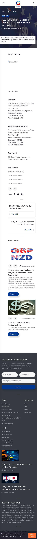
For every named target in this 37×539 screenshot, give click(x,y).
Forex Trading (6, 404)
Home (3, 11)
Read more (13, 294)
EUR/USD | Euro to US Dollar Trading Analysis (19, 323)
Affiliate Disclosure (7, 443)
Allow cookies (32, 535)
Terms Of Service (7, 434)
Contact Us (27, 412)
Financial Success (7, 410)
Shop (26, 407)
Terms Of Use (6, 432)
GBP (10, 266)
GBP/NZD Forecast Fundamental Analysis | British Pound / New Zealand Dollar (21, 272)
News (26, 410)
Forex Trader (5, 407)
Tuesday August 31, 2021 (28, 266)
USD (7, 16)
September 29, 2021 (9, 470)
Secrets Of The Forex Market (10, 412)
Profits (4, 421)
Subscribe (18, 387)
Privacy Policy (6, 437)
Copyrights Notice (7, 446)
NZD (3, 16)
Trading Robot (6, 415)
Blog (9, 11)
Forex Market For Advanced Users (11, 418)
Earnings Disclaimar (7, 440)
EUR (15, 318)
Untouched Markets (7, 424)
